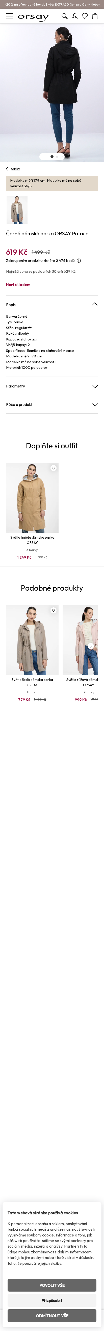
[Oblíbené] (85, 16)
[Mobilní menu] (9, 16)
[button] (52, 156)
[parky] (7, 169)
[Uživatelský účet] (75, 16)
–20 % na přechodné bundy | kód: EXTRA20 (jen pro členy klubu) (52, 4)
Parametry (15, 385)
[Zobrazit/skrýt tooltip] (79, 261)
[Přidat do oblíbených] (53, 468)
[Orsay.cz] (33, 16)
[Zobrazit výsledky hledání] (65, 16)
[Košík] (95, 16)
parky (15, 169)
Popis (11, 304)
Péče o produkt (19, 404)
